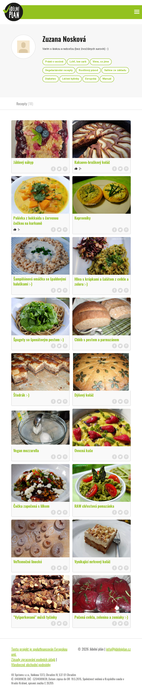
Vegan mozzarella (26, 450)
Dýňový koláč (84, 395)
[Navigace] (136, 12)
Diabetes (50, 78)
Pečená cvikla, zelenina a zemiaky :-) (101, 617)
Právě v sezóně (54, 61)
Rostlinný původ (88, 70)
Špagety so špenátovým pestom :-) (38, 339)
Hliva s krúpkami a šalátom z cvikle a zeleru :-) (101, 281)
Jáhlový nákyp (23, 162)
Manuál (107, 78)
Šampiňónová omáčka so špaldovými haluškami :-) (39, 281)
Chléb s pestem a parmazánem (96, 339)
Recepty (24, 103)
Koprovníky (82, 218)
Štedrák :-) (21, 395)
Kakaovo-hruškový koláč (92, 162)
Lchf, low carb (78, 61)
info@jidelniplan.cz (118, 649)
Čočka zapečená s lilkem (31, 506)
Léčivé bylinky (70, 78)
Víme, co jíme (101, 61)
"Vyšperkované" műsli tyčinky (35, 617)
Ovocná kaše (83, 450)
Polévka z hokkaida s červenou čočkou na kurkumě (35, 220)
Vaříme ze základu (115, 70)
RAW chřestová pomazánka (94, 506)
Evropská (90, 78)
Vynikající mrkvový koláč (92, 561)
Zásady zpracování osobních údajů (33, 659)
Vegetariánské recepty (59, 70)
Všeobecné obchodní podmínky (31, 664)
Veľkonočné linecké (27, 561)
